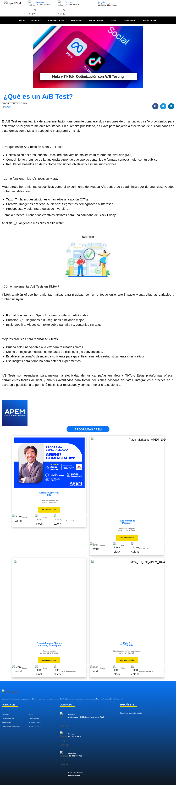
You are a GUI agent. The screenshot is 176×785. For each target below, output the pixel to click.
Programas (76, 20)
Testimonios (129, 20)
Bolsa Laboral (96, 20)
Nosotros (36, 20)
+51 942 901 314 (72, 4)
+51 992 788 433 (43, 4)
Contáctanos (34, 722)
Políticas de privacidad (11, 726)
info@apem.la (74, 775)
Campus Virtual (149, 20)
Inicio (22, 20)
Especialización (56, 20)
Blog (113, 20)
